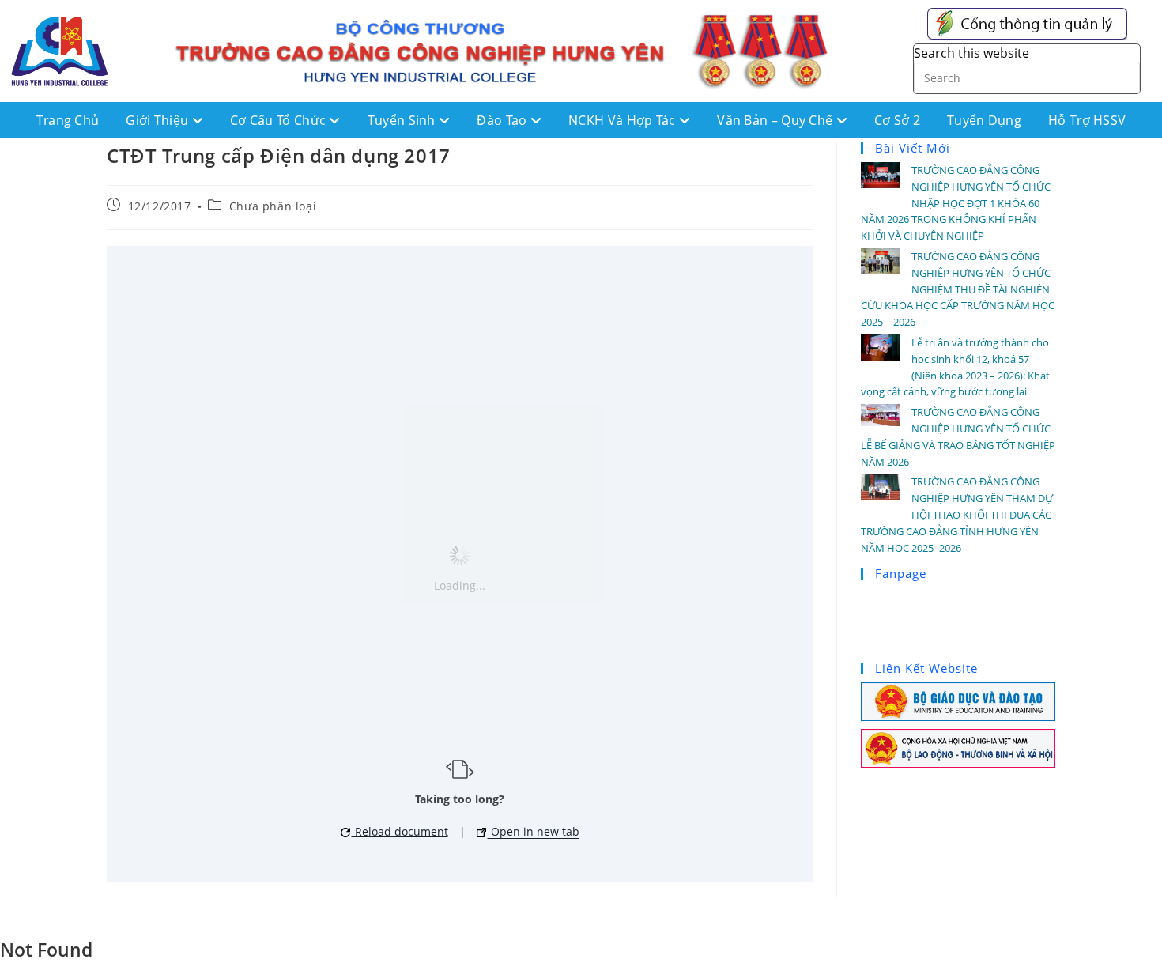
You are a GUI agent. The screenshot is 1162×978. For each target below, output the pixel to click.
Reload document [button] (400, 831)
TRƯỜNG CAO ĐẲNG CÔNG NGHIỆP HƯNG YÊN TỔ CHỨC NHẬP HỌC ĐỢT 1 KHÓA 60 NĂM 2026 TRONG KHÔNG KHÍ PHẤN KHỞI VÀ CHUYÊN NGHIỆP (956, 203)
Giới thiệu (158, 120)
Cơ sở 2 (897, 120)
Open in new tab (533, 831)
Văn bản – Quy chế (776, 120)
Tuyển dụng (984, 120)
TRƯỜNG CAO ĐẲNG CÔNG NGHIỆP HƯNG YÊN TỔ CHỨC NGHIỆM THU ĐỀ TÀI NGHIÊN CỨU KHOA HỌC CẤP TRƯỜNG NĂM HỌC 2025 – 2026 (957, 289)
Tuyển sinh (403, 120)
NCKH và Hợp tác (623, 120)
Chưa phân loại (272, 205)
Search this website (971, 53)
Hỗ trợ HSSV (1087, 120)
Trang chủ (68, 120)
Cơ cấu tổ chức (280, 120)
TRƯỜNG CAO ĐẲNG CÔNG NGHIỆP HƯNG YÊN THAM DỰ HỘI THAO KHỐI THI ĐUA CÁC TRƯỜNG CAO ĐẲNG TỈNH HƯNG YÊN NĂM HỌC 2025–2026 (957, 514)
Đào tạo (503, 120)
